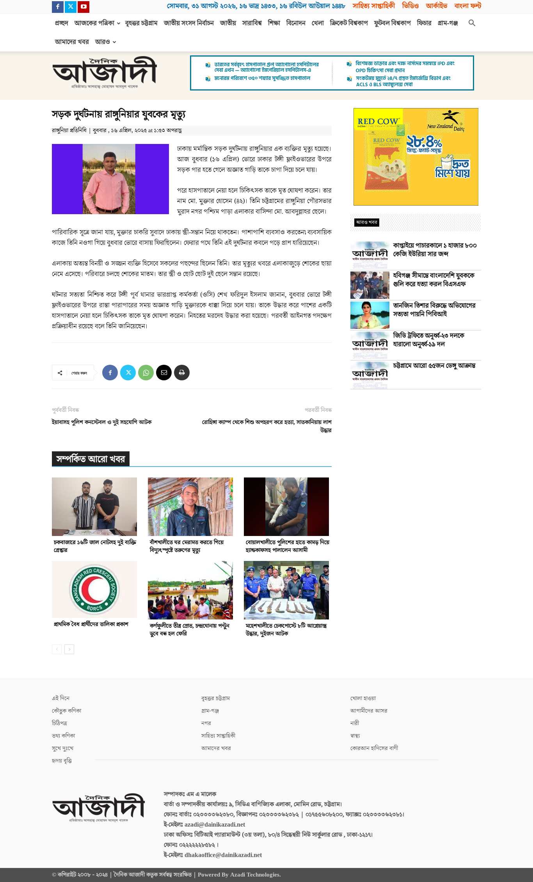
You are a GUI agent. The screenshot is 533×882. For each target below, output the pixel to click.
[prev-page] (57, 649)
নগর (206, 723)
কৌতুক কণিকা (66, 711)
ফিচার (424, 23)
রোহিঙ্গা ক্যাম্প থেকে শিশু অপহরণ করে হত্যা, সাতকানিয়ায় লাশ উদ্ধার (267, 426)
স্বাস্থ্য (355, 736)
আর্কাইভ (436, 6)
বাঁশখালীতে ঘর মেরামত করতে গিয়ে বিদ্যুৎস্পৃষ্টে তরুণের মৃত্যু (187, 546)
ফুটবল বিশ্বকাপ (392, 23)
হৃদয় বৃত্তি (62, 761)
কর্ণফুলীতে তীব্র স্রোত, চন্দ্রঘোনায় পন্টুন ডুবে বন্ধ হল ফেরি (189, 630)
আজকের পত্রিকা (94, 23)
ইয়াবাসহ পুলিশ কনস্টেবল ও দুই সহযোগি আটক (101, 422)
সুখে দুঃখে (62, 748)
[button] (471, 24)
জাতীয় (228, 23)
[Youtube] (83, 7)
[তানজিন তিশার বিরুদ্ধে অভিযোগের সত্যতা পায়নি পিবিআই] (369, 315)
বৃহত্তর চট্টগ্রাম (141, 23)
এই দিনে (60, 698)
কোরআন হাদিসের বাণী (374, 748)
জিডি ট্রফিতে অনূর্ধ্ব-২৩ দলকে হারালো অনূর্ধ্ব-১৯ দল (428, 340)
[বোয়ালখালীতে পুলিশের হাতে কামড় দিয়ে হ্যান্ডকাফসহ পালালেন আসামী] (288, 506)
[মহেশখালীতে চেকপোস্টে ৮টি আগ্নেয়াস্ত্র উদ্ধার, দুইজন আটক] (288, 590)
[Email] (164, 372)
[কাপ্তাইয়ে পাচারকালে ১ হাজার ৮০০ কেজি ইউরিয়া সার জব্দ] (369, 255)
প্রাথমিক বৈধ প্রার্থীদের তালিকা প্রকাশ (91, 624)
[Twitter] (70, 7)
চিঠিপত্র (59, 723)
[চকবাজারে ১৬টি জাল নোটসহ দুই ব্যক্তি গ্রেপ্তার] (96, 506)
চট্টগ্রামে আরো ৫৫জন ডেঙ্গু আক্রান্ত (434, 366)
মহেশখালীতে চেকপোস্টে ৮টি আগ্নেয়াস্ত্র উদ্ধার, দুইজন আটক (286, 630)
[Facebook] (58, 7)
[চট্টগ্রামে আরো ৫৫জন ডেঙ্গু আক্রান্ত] (369, 375)
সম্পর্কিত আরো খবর (91, 459)
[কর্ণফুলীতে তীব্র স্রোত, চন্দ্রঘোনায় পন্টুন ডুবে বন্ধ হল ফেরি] (192, 590)
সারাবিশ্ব (252, 23)
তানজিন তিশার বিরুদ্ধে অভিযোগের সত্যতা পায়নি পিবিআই (434, 310)
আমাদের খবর (72, 42)
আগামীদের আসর (368, 711)
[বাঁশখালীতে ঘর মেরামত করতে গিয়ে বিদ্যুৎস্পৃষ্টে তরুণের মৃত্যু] (192, 506)
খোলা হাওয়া (363, 698)
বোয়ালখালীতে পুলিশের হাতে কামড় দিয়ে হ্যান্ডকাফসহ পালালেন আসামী (287, 546)
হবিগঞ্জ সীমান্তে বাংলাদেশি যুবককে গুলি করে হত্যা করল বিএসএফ (433, 280)
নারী (354, 723)
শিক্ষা (274, 23)
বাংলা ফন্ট (468, 6)
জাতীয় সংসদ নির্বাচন (189, 23)
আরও (102, 42)
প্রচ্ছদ (61, 23)
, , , (256, 6)
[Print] (182, 372)
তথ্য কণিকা (63, 736)
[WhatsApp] (146, 372)
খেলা (318, 23)
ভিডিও (410, 6)
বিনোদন (296, 23)
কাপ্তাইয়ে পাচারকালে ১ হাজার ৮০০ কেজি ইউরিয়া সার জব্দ (435, 250)
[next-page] (69, 649)
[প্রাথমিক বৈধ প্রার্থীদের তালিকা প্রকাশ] (96, 589)
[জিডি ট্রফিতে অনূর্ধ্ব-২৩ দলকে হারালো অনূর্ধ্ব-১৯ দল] (369, 345)
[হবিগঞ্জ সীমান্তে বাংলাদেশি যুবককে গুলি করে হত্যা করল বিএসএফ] (369, 285)
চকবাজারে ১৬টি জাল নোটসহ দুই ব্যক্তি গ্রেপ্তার (95, 546)
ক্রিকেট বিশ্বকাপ (349, 23)
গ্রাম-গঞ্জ (448, 23)
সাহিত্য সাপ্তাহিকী (374, 6)
